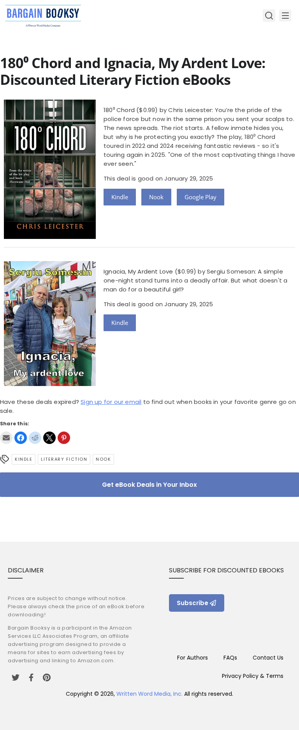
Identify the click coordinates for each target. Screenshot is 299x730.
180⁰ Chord (119, 110)
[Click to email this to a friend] (6, 438)
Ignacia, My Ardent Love (138, 271)
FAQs (230, 658)
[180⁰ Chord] (50, 237)
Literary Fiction (64, 459)
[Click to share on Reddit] (35, 438)
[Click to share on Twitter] (49, 438)
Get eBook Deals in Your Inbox (149, 484)
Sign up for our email (111, 402)
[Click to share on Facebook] (20, 438)
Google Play (200, 197)
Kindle (119, 197)
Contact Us (268, 658)
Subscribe (192, 603)
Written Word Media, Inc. (149, 694)
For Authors (192, 658)
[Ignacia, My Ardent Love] (50, 384)
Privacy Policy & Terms (252, 676)
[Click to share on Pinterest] (64, 438)
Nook (156, 197)
